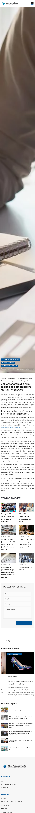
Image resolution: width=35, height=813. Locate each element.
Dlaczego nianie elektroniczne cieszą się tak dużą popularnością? (21, 717)
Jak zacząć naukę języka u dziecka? (20, 710)
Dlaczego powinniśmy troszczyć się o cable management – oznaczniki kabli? (21, 725)
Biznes (3, 798)
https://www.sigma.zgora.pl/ (10, 427)
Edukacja (4, 809)
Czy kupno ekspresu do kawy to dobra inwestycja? (21, 741)
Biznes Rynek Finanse (9, 366)
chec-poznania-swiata (11, 359)
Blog (3, 781)
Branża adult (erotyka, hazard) (12, 802)
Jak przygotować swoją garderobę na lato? (21, 748)
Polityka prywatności (8, 784)
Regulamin (4, 788)
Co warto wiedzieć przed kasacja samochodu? (7, 519)
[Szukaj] (3, 641)
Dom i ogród (5, 805)
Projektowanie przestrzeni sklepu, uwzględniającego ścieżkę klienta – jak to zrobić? (8, 572)
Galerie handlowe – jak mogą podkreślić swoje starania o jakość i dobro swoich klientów (8, 544)
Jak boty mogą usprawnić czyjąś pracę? (25, 519)
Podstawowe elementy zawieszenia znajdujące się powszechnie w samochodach (20, 733)
